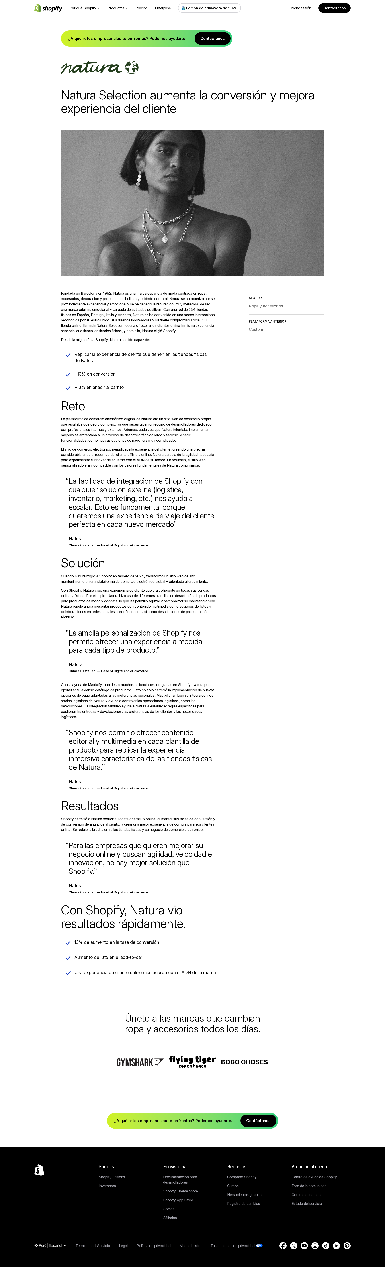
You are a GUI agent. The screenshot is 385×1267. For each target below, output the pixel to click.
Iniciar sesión (300, 8)
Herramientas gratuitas (245, 1194)
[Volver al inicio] (39, 1170)
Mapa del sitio (191, 1245)
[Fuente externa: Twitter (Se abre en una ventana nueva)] (293, 1245)
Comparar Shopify (242, 1177)
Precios (141, 8)
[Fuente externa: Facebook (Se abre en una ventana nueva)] (283, 1245)
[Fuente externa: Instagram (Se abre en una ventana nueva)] (315, 1245)
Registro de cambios (243, 1203)
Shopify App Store (178, 1200)
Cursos (233, 1186)
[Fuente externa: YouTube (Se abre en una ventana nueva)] (304, 1245)
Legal (123, 1245)
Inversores (107, 1186)
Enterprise (163, 8)
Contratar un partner (308, 1194)
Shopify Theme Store (180, 1191)
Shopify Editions (112, 1177)
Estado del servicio (307, 1203)
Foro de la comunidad (309, 1186)
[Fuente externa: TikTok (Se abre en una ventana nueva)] (325, 1245)
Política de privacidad (154, 1245)
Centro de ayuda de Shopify (314, 1177)
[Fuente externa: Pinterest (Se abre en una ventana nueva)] (347, 1245)
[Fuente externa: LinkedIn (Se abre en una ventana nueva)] (336, 1245)
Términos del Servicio (93, 1245)
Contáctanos (334, 8)
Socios (168, 1209)
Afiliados (170, 1218)
